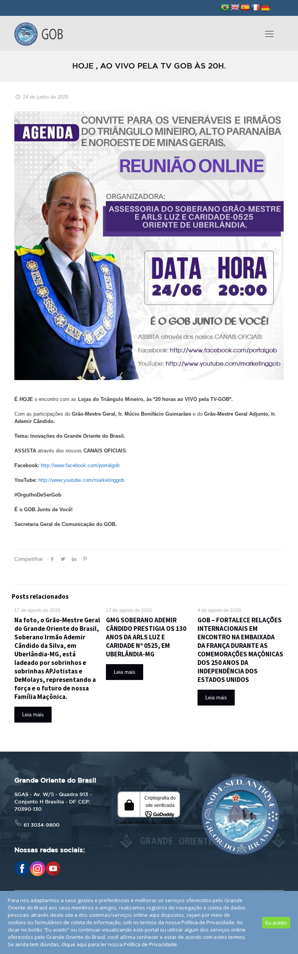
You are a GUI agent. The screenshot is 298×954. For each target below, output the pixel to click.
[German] (265, 8)
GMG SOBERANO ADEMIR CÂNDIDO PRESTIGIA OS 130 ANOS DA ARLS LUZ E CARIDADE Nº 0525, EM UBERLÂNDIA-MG (146, 637)
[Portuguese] (225, 8)
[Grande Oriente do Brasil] (38, 33)
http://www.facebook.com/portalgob (80, 465)
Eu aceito (276, 922)
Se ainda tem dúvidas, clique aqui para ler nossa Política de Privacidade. (93, 944)
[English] (235, 8)
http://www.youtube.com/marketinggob (81, 480)
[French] (255, 8)
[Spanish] (245, 8)
